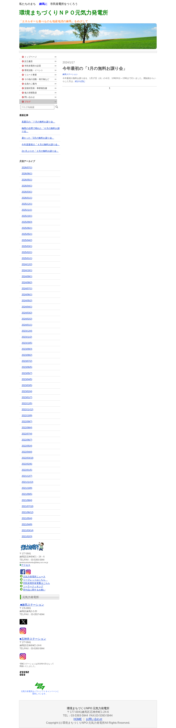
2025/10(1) (27, 216)
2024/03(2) (27, 313)
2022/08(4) (27, 427)
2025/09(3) (27, 222)
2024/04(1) (27, 307)
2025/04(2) (27, 240)
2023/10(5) (27, 343)
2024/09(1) (27, 276)
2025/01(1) (27, 258)
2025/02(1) (27, 252)
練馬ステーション (70, 74)
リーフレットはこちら (34, 580)
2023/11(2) (27, 337)
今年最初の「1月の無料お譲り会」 (95, 68)
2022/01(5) (27, 470)
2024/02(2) (27, 319)
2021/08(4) (27, 500)
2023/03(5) (27, 385)
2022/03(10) (27, 458)
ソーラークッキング (33, 586)
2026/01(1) (27, 198)
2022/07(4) (27, 433)
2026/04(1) (27, 186)
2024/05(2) (27, 300)
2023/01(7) (27, 397)
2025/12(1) (27, 204)
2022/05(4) (27, 446)
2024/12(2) (27, 264)
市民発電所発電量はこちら (36, 583)
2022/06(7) (27, 440)
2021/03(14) (27, 530)
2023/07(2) (27, 361)
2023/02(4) (27, 391)
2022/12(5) (27, 403)
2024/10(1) (27, 270)
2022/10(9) (27, 415)
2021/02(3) (27, 536)
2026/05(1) (27, 180)
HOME (78, 719)
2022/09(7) (27, 421)
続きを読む (80, 81)
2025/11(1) (27, 210)
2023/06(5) (27, 367)
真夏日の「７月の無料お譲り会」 (38, 121)
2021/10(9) (27, 488)
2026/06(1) (27, 173)
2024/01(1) (27, 325)
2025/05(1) (27, 234)
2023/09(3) (27, 349)
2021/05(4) (27, 518)
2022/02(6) (27, 464)
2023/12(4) (27, 331)
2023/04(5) (27, 379)
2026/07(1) (27, 167)
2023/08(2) (27, 355)
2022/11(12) (27, 409)
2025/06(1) (27, 228)
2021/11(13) (27, 482)
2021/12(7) (27, 476)
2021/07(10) (27, 506)
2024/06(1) (27, 294)
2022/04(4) (27, 452)
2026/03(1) (27, 192)
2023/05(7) (27, 373)
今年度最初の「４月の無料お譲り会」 (41, 144)
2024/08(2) (27, 282)
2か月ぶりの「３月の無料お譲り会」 (40, 151)
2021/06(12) (27, 512)
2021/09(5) (27, 494)
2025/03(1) (27, 246)
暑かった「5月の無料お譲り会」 (38, 138)
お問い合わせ (94, 719)
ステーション (32, 604)
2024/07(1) (27, 288)
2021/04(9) (27, 524)
